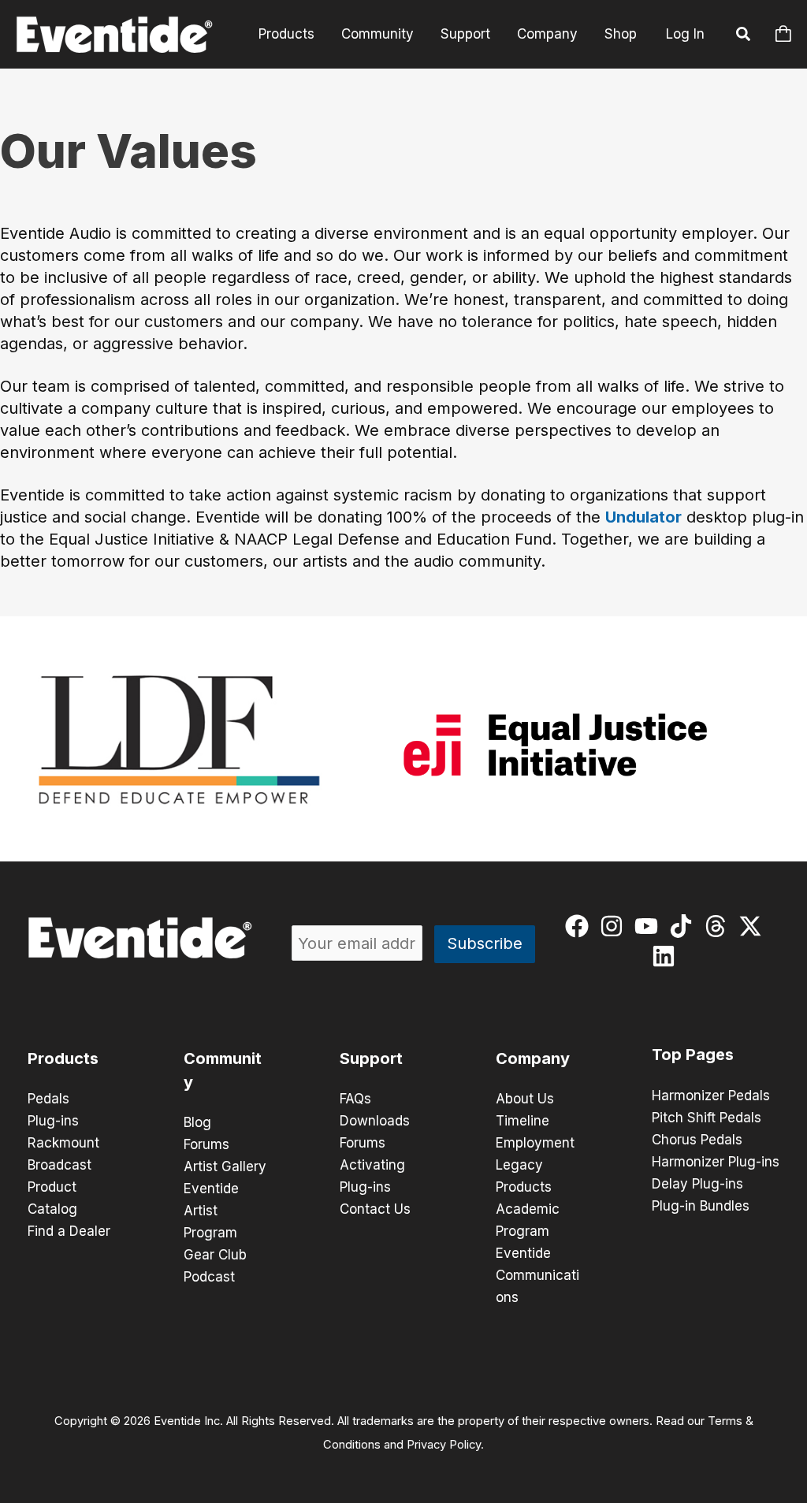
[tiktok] (684, 926)
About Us (525, 1099)
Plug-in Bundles (700, 1206)
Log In (685, 34)
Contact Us (375, 1209)
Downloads (375, 1121)
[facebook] (580, 926)
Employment (535, 1143)
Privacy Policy (444, 1445)
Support (465, 34)
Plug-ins (53, 1121)
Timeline (522, 1121)
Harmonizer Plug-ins (715, 1162)
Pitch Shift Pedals (706, 1117)
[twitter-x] (753, 926)
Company (547, 34)
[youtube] (649, 926)
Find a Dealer (69, 1231)
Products (286, 34)
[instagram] (615, 926)
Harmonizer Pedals (711, 1095)
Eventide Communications (537, 1275)
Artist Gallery (225, 1166)
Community (377, 34)
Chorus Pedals (697, 1140)
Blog (197, 1122)
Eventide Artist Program (211, 1211)
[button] (744, 36)
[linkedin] (667, 956)
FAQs (355, 1099)
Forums (206, 1144)
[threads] (719, 926)
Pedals (48, 1099)
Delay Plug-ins (697, 1184)
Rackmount (63, 1143)
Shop (620, 34)
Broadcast (59, 1165)
